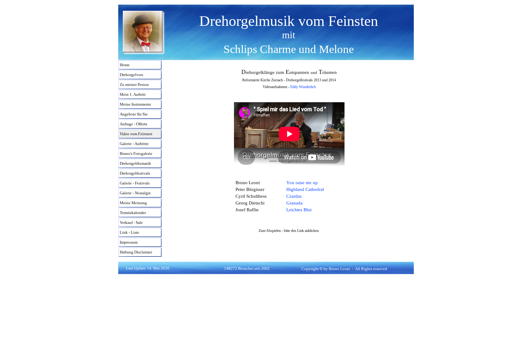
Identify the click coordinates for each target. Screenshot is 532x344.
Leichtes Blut (299, 209)
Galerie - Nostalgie (135, 193)
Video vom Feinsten (136, 134)
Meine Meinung (133, 202)
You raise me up (302, 182)
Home (125, 65)
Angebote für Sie (134, 114)
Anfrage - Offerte (133, 124)
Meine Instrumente (135, 104)
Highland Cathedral (305, 189)
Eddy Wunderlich (303, 87)
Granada (294, 202)
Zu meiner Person (134, 84)
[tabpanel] (288, 35)
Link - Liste (129, 232)
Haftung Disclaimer (136, 252)
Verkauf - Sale (131, 222)
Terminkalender (133, 212)
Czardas (294, 196)
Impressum (129, 242)
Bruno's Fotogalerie (136, 153)
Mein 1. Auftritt (133, 94)
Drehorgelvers (131, 74)
